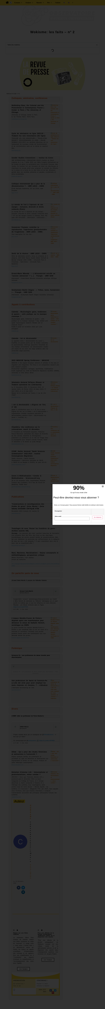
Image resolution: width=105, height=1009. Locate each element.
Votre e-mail (58, 516)
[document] (52, 504)
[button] (102, 486)
